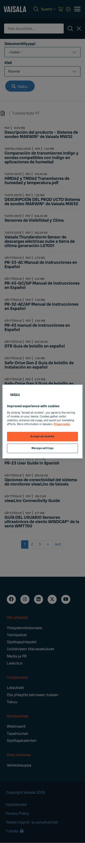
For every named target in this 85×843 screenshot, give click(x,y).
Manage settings (43, 448)
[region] (42, 421)
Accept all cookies (42, 436)
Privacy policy (62, 424)
